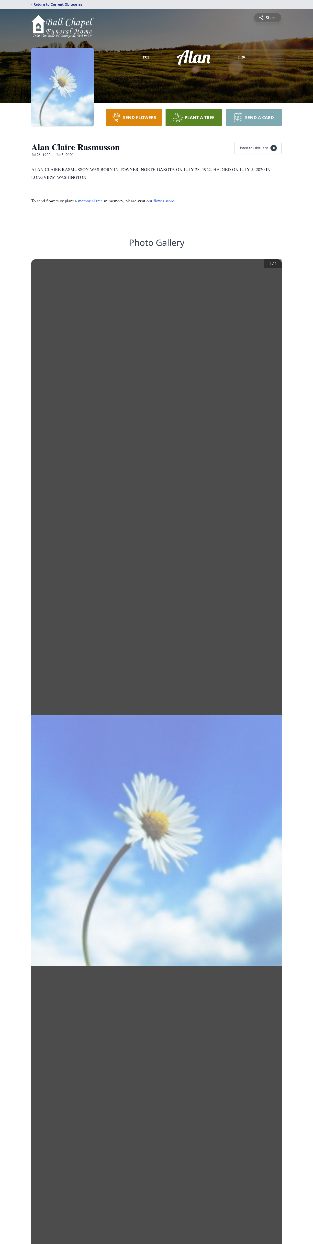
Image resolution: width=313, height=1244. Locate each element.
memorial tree (90, 201)
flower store (164, 201)
